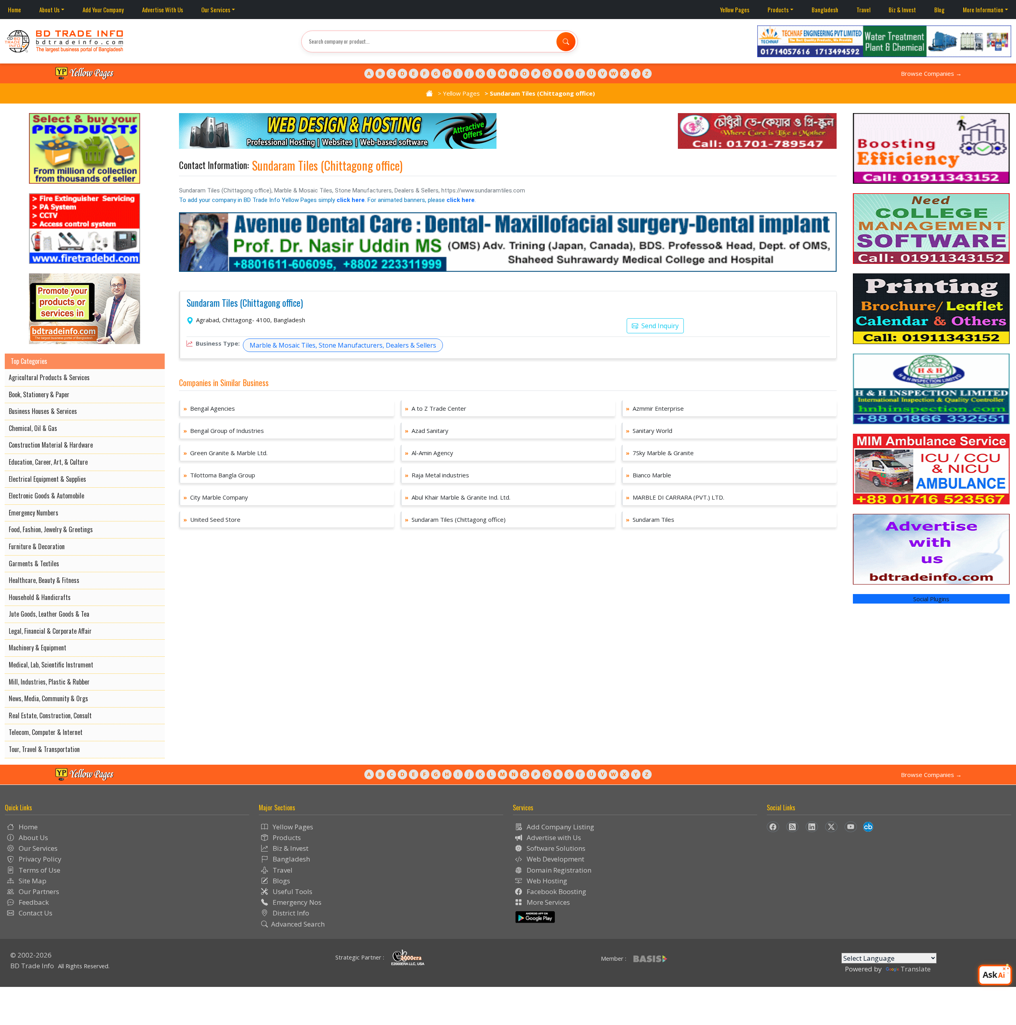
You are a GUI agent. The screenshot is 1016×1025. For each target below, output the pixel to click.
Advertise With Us (162, 9)
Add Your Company (103, 9)
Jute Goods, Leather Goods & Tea (49, 614)
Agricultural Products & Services (49, 377)
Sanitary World (649, 431)
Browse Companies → (931, 73)
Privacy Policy (39, 858)
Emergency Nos (296, 902)
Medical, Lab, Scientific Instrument (51, 664)
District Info (290, 912)
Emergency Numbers (33, 512)
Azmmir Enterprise (655, 408)
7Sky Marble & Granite (660, 453)
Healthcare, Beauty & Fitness (44, 580)
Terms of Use (38, 870)
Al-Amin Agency (429, 453)
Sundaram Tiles (650, 519)
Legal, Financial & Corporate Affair (50, 631)
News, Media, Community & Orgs (48, 698)
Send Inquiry (659, 325)
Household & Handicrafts (40, 597)
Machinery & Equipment (37, 647)
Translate (916, 968)
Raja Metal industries (437, 475)
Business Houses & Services (43, 411)
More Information (983, 9)
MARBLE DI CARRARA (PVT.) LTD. (675, 497)
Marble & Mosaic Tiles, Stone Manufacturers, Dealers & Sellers (343, 345)
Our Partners (38, 891)
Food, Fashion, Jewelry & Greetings (51, 529)
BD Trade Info (32, 965)
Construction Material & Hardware (51, 445)
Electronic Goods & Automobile (46, 495)
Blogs (280, 880)
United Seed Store (212, 519)
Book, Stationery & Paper (39, 394)
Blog (939, 9)
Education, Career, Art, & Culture (48, 462)
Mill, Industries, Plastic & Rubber (49, 682)
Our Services (215, 9)
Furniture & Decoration (37, 546)
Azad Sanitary (426, 431)
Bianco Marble (648, 475)
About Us (49, 9)
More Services (547, 902)
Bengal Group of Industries (223, 431)
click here (351, 200)
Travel (863, 9)
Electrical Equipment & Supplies (47, 479)
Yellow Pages (734, 9)
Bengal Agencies (209, 408)
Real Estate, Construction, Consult (50, 715)
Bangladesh (825, 9)
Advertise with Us (553, 837)
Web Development (554, 858)
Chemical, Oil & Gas (33, 428)
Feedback (33, 902)
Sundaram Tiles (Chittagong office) (245, 303)
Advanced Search (298, 924)
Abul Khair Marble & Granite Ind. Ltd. (457, 497)
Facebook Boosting (555, 891)
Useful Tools (291, 891)
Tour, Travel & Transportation (44, 749)
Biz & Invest (902, 9)
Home (14, 9)
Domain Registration (558, 870)
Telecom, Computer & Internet (46, 732)
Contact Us (34, 912)
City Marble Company (215, 497)
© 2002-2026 (31, 955)
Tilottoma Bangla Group (219, 475)
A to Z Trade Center (435, 408)
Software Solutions (555, 848)
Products (778, 9)
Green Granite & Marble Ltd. (225, 453)
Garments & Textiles (34, 563)
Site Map (31, 880)
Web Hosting (546, 880)
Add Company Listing (559, 826)
